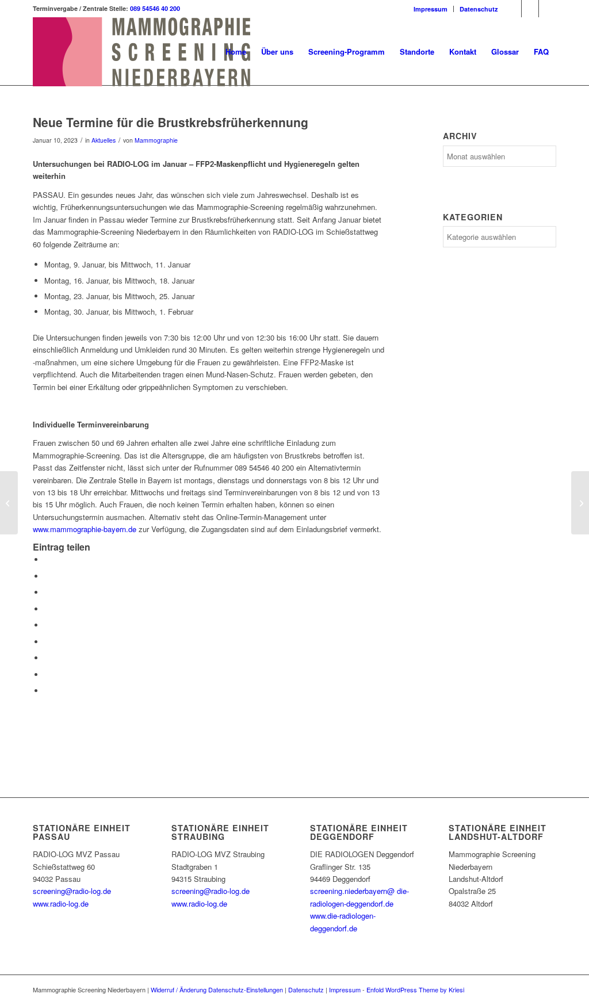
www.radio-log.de (61, 903)
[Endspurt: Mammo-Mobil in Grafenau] (9, 502)
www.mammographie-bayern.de (84, 528)
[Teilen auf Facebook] (47, 559)
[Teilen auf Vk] (47, 657)
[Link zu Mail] (547, 8)
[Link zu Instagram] (530, 8)
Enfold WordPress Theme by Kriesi (415, 989)
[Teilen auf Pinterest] (47, 608)
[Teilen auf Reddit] (47, 674)
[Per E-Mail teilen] (47, 690)
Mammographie (156, 140)
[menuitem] (431, 9)
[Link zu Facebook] (512, 8)
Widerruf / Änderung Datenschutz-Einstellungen (217, 989)
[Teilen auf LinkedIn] (47, 625)
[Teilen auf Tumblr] (47, 641)
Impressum (431, 9)
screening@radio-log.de (72, 890)
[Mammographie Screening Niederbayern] (141, 51)
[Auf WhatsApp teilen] (47, 592)
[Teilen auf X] (47, 576)
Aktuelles (103, 140)
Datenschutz (479, 9)
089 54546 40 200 (155, 8)
